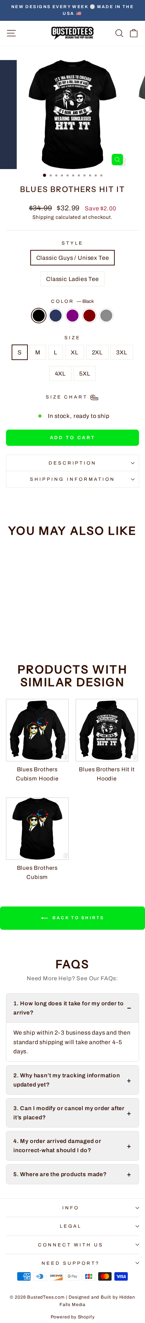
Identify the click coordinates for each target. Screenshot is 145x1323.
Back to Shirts (78, 917)
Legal (71, 1226)
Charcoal (106, 316)
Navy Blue (56, 316)
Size (72, 337)
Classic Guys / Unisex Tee (72, 258)
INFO (70, 1207)
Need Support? (71, 1263)
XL (74, 352)
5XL (84, 373)
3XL (121, 352)
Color (72, 301)
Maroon (89, 316)
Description (73, 463)
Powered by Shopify (73, 1317)
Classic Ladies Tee (72, 279)
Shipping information (72, 479)
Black (39, 316)
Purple (72, 316)
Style (72, 243)
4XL (60, 373)
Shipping (43, 217)
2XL (97, 352)
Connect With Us (70, 1244)
